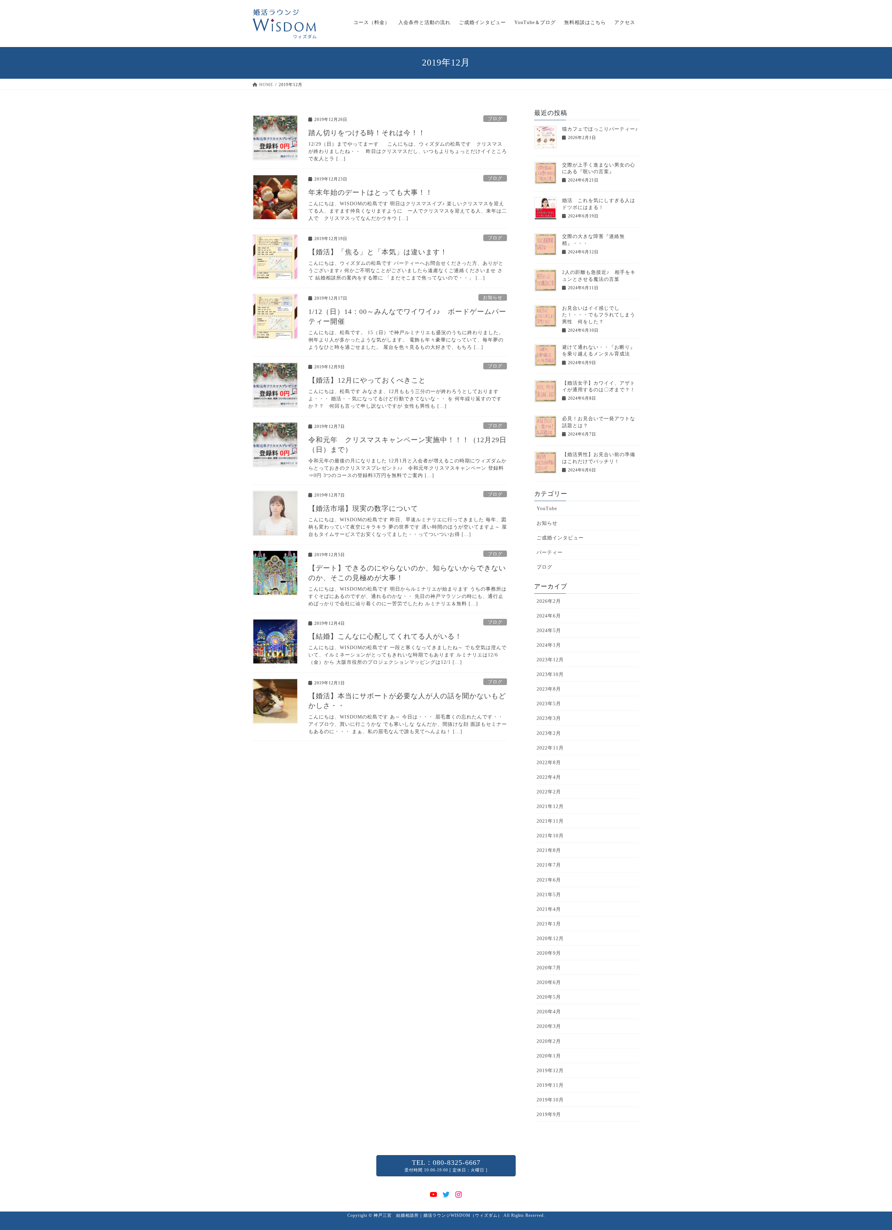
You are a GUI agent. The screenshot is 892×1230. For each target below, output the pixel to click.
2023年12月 (550, 659)
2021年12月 (550, 806)
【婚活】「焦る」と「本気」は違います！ (377, 252)
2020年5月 (549, 997)
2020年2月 (549, 1041)
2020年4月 (549, 1011)
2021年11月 (550, 821)
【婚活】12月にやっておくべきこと (367, 380)
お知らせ (492, 297)
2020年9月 (549, 953)
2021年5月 (549, 894)
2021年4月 (549, 909)
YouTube (547, 508)
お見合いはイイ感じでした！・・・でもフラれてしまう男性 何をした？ (598, 315)
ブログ (495, 118)
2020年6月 (549, 982)
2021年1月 (549, 924)
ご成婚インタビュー (560, 537)
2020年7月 (549, 967)
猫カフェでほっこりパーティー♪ (600, 129)
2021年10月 (550, 835)
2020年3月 (549, 1026)
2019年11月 (550, 1085)
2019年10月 (550, 1099)
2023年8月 (549, 689)
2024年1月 (549, 645)
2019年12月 (550, 1070)
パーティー (550, 552)
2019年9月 (549, 1114)
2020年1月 (549, 1056)
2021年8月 (549, 850)
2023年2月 (549, 733)
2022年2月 (549, 791)
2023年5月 (549, 703)
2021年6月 (549, 880)
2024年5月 (549, 630)
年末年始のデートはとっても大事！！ (370, 192)
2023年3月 (549, 718)
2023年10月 (550, 674)
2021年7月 (549, 865)
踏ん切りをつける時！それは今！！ (366, 133)
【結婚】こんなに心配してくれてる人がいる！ (385, 636)
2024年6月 (549, 615)
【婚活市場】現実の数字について (363, 508)
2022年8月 (549, 762)
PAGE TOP (866, 1187)
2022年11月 (550, 748)
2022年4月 (549, 777)
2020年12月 (550, 938)
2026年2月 (549, 601)
